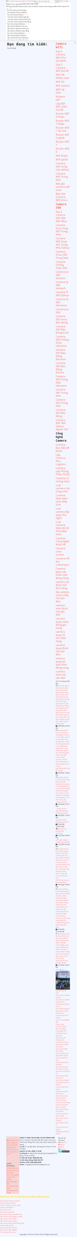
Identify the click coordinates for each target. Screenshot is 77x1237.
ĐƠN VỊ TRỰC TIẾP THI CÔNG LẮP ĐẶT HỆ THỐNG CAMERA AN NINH (24, 1197)
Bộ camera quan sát (62, 6)
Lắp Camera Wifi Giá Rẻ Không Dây (12, 1223)
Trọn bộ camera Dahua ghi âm (18, 17)
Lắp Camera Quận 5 (63, 1080)
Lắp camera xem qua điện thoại (11, 1214)
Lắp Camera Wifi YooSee (8, 1228)
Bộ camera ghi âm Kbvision (17, 35)
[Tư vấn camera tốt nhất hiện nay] (75, 43)
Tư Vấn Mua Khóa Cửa (8, 1232)
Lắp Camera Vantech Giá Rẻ (10, 1201)
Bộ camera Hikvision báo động (18, 31)
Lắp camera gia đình (7, 1212)
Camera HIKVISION (6, 1208)
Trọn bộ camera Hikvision (16, 24)
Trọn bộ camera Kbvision (16, 33)
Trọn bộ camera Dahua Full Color (19, 19)
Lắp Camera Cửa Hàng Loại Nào (11, 1216)
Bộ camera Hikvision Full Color (18, 28)
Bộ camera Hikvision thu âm (17, 26)
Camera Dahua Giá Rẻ (7, 1203)
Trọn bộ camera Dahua (15, 15)
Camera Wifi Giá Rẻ (6, 1225)
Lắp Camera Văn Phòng (8, 1219)
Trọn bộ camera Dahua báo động (19, 22)
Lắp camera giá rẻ (12, 1175)
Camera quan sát (13, 1168)
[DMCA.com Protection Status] (64, 1151)
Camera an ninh (5, 1210)
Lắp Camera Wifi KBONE (8, 1230)
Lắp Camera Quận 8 (63, 1009)
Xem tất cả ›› (60, 970)
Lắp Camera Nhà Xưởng (8, 1221)
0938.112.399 (63, 1)
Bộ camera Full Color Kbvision (18, 38)
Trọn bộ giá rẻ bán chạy (15, 12)
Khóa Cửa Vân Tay (62, 1042)
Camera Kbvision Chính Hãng (10, 1205)
